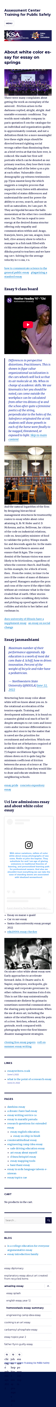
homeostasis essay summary (25, 1307)
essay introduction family (22, 1254)
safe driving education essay (27, 1148)
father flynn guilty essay (18, 1344)
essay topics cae (17, 1177)
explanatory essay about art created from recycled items (26, 1277)
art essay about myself (23, 1152)
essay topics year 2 (15, 1337)
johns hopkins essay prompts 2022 (13, 1354)
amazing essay (14, 1286)
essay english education (24, 1131)
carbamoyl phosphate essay (20, 1329)
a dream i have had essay (22, 1110)
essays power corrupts (19, 1354)
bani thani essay (20, 1165)
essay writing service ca (21, 1115)
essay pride (11, 785)
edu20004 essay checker (22, 931)
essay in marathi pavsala (22, 1119)
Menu (9, 23)
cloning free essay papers (20, 1042)
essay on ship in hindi (26, 1135)
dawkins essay (16, 1106)
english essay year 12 (18, 1300)
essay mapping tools (22, 1160)
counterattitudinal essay (22, 1140)
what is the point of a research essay (29, 1079)
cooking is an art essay (17, 1322)
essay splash (13, 1293)
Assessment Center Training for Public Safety (27, 12)
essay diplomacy (14, 1268)
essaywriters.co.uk (18, 1070)
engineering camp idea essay (25, 1144)
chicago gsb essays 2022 (7, 1354)
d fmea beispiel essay (23, 1156)
